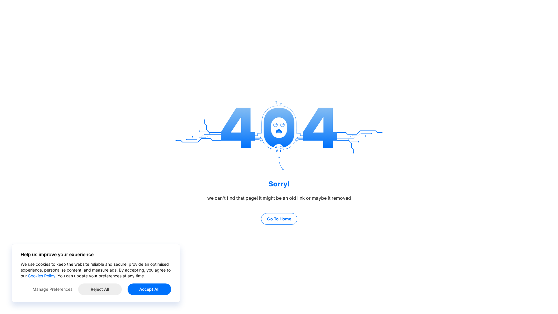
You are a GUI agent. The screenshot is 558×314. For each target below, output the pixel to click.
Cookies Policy (41, 275)
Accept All (149, 289)
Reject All (100, 289)
